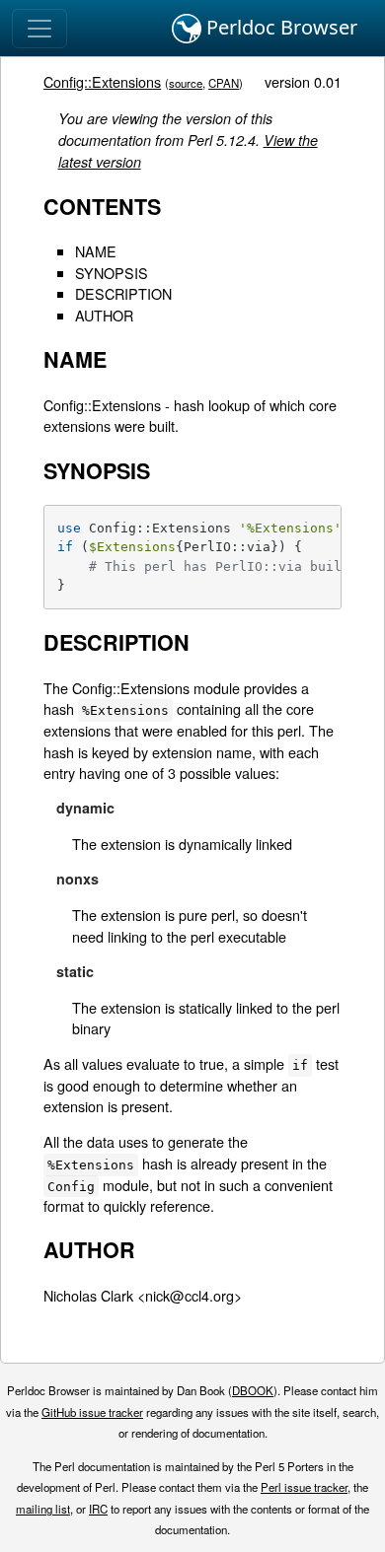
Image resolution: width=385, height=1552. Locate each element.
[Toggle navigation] (39, 28)
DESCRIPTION (123, 293)
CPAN (223, 83)
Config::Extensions (102, 81)
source (185, 83)
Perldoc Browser (279, 27)
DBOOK (252, 1390)
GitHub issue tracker (92, 1412)
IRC (98, 1509)
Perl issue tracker (304, 1487)
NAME (95, 251)
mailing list (43, 1509)
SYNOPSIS (111, 272)
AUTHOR (104, 315)
